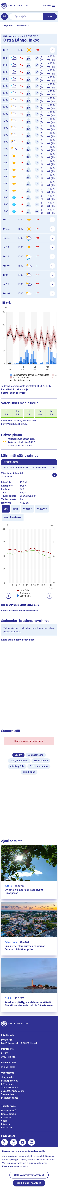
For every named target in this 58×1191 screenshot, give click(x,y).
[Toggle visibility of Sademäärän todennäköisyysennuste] (29, 375)
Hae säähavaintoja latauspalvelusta (20, 605)
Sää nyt (18, 755)
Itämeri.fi (5, 1124)
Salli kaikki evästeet (29, 1182)
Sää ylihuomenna (19, 760)
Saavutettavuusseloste (12, 1091)
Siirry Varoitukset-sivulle (14, 424)
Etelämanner (7, 1127)
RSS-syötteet (7, 1084)
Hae (50, 16)
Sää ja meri (7, 25)
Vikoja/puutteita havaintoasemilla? (19, 610)
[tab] (6, 509)
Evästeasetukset (9, 1097)
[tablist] (29, 513)
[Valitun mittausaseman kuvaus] (54, 475)
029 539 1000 (8, 1067)
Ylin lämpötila (41, 760)
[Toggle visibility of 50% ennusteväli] (19, 377)
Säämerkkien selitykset (13, 393)
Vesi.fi (4, 1120)
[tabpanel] (29, 560)
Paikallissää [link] (23, 25)
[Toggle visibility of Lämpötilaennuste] (20, 380)
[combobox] (27, 17)
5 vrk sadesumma (39, 766)
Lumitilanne (29, 772)
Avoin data (6, 1117)
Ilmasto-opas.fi (8, 1110)
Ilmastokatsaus (8, 1114)
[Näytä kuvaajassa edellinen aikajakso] (8, 596)
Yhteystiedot (7, 1077)
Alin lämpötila (17, 766)
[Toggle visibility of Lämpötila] (23, 590)
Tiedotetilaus (7, 1094)
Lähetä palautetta (9, 1080)
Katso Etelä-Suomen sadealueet (18, 639)
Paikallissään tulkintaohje (14, 389)
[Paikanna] (4, 16)
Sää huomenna (35, 755)
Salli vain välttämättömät (29, 1175)
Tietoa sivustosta (9, 1087)
